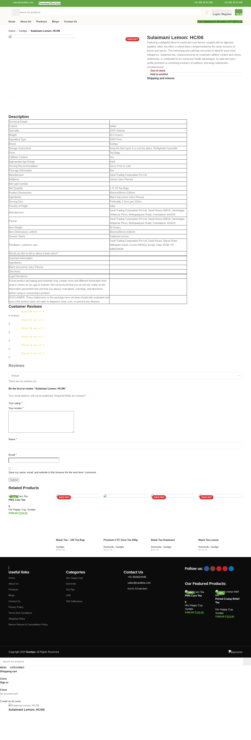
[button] (27, 518)
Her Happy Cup (17, 509)
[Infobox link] (21, 3)
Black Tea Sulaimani (163, 539)
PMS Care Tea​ (17, 499)
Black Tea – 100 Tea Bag (70, 539)
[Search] (16, 12)
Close (3, 678)
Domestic (108, 546)
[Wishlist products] (207, 12)
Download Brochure (50, 3)
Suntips (31, 509)
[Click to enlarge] (15, 93)
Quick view (50, 518)
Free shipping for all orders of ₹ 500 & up (219, 21)
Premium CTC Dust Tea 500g (120, 539)
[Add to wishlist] (48, 498)
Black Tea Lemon (208, 539)
